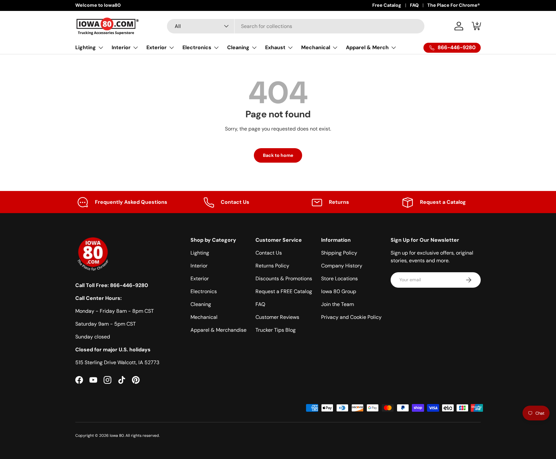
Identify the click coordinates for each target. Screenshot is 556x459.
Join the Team (337, 304)
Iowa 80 (117, 435)
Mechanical (315, 47)
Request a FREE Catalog (283, 291)
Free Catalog (386, 5)
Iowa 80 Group (338, 291)
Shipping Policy (339, 252)
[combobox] (295, 26)
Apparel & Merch (367, 47)
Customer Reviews (277, 317)
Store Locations (339, 278)
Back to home (278, 155)
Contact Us (268, 252)
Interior (121, 47)
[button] (477, 26)
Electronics (196, 47)
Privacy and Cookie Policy (351, 317)
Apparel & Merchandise (218, 330)
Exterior (156, 47)
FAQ (414, 5)
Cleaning (238, 47)
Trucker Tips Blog (275, 330)
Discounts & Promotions (283, 278)
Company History (341, 265)
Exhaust (275, 47)
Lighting (85, 47)
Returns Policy (272, 265)
